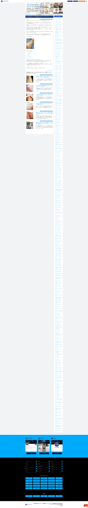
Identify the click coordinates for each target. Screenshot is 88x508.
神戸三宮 (36, 488)
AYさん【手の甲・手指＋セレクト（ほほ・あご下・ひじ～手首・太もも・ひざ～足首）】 (58, 298)
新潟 (59, 483)
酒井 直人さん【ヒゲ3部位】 (58, 50)
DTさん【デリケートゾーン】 (58, 336)
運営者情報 (44, 503)
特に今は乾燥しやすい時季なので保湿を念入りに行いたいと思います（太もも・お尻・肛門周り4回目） (44, 85)
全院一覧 (39, 461)
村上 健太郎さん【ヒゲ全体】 (58, 68)
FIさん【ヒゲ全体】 (57, 231)
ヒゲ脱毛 (52, 461)
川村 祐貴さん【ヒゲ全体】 (58, 180)
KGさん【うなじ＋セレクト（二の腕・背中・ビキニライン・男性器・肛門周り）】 (58, 142)
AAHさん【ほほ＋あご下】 (58, 223)
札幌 (28, 478)
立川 (28, 483)
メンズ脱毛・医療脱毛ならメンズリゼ (28, 14)
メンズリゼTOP (27, 461)
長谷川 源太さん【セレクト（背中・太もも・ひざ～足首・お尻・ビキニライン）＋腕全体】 (58, 43)
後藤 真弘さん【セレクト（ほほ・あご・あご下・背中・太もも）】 (58, 416)
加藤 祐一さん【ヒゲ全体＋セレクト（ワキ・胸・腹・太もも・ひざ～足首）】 (58, 381)
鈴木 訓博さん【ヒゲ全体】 (58, 110)
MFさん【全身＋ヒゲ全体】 (58, 46)
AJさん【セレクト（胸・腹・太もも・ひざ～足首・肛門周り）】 (58, 403)
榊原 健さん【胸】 (57, 37)
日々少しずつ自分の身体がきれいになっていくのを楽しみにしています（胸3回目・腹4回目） (44, 95)
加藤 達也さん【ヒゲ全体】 (58, 118)
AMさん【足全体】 (57, 385)
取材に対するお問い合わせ (58, 503)
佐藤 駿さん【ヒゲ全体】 (58, 21)
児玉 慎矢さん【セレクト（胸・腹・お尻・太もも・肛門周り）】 (58, 318)
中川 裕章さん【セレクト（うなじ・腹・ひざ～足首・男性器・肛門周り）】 (58, 268)
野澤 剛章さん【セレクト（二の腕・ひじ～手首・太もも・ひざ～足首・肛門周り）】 (58, 426)
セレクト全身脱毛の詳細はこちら (30, 52)
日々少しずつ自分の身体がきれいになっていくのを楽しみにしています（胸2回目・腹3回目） (44, 104)
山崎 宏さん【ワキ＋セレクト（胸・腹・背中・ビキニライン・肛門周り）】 (58, 352)
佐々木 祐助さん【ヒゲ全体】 (58, 24)
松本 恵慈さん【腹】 (57, 164)
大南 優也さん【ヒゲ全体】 (58, 281)
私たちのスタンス (40, 468)
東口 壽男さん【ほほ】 (57, 113)
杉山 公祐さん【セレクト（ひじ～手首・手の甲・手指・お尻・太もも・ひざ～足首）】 (58, 103)
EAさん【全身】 (57, 332)
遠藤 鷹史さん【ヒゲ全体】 (58, 75)
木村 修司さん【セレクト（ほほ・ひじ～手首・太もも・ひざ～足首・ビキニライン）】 (58, 259)
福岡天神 (51, 488)
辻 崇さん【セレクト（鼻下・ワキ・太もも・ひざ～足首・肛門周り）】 (58, 149)
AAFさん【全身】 (57, 244)
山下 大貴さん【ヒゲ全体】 (58, 264)
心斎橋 (29, 488)
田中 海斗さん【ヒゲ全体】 (58, 90)
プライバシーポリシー (49, 503)
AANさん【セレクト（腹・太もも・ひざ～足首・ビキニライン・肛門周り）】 (58, 29)
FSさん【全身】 (57, 20)
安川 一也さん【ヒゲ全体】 (58, 228)
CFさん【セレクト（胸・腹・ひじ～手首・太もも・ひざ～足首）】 (58, 289)
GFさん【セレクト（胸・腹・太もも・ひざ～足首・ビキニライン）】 (58, 213)
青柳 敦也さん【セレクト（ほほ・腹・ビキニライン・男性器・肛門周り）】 (58, 32)
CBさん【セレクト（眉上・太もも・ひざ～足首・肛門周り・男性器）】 (58, 372)
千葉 (51, 478)
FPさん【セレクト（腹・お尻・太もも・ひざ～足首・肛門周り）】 (58, 100)
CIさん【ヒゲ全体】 (57, 128)
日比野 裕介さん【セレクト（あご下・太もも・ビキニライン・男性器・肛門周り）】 (58, 342)
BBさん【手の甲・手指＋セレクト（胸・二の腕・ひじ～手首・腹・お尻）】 (58, 378)
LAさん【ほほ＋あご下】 (58, 123)
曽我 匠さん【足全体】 (57, 329)
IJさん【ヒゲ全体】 (57, 155)
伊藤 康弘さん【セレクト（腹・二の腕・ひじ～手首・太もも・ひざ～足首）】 (58, 409)
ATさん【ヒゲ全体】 (57, 323)
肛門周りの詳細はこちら (29, 56)
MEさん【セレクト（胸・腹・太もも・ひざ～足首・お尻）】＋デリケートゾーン (58, 49)
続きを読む (38, 82)
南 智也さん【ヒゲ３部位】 (58, 67)
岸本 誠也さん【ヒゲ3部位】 (58, 80)
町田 (36, 483)
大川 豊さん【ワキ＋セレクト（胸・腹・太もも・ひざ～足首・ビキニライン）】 (58, 236)
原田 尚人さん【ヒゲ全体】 (58, 168)
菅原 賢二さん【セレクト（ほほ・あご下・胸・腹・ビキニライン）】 (58, 137)
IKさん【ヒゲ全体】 (57, 152)
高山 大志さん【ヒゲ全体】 (58, 369)
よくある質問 (52, 468)
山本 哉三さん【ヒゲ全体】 (58, 98)
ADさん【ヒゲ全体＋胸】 (58, 394)
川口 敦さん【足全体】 (57, 360)
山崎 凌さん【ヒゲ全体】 (58, 165)
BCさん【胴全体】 (57, 359)
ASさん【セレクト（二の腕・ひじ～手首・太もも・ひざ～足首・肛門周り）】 (58, 328)
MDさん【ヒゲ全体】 (57, 53)
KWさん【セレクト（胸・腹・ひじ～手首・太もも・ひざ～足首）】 (58, 85)
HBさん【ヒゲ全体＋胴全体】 (58, 205)
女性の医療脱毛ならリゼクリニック (38, 503)
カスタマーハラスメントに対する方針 (55, 504)
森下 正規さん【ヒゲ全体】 (58, 265)
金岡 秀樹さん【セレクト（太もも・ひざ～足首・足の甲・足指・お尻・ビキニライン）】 (58, 335)
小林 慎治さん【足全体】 (58, 255)
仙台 (36, 478)
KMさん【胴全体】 (57, 81)
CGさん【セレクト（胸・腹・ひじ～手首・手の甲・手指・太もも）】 (58, 251)
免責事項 (53, 503)
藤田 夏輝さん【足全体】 (58, 183)
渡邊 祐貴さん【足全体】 (58, 87)
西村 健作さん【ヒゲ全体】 (58, 119)
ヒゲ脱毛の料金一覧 (40, 466)
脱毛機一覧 (26, 468)
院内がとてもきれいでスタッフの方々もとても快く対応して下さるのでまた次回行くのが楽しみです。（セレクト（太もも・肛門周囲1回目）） (44, 113)
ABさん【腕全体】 (57, 391)
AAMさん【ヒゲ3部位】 (57, 146)
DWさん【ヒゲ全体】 (57, 135)
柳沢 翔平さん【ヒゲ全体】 (58, 27)
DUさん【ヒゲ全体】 (57, 314)
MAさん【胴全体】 (57, 60)
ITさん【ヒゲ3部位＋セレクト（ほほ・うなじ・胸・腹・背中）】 (58, 96)
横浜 (51, 483)
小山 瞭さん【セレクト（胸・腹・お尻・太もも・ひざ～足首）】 (58, 413)
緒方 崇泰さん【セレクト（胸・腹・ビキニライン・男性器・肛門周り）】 (58, 347)
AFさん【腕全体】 (57, 397)
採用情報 (61, 504)
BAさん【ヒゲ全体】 (57, 390)
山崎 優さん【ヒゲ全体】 (58, 122)
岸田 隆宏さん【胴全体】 (58, 215)
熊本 (59, 488)
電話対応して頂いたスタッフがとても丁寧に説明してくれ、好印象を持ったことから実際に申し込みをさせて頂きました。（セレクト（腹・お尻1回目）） (44, 123)
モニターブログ (34, 14)
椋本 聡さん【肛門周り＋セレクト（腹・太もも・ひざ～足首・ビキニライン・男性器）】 (58, 248)
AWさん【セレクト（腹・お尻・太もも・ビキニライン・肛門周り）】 (58, 311)
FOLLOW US (31, 453)
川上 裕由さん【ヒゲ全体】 (58, 232)
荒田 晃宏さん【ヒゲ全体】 (58, 261)
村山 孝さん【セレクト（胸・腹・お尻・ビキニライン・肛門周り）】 (58, 295)
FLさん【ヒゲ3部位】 (57, 204)
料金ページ (26, 466)
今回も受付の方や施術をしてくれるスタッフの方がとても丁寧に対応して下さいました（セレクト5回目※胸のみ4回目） (44, 76)
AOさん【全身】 (57, 293)
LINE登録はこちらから (29, 66)
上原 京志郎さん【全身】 (58, 173)
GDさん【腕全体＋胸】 (57, 211)
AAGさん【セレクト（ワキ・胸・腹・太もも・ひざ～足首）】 (58, 239)
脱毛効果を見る (52, 466)
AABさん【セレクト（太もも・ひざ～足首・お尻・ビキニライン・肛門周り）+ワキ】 (58, 278)
